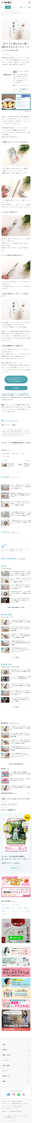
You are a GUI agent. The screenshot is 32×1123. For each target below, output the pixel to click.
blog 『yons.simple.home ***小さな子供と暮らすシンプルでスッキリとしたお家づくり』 (16, 379)
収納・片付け (6, 1055)
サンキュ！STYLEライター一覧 (9, 1108)
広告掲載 (13, 1101)
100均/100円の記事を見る (16, 764)
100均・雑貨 (9, 11)
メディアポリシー (6, 1103)
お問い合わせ (5, 1101)
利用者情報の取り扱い (17, 1103)
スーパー (14, 7)
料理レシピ (22, 7)
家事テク (5, 1050)
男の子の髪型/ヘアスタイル (9, 908)
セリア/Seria (6, 456)
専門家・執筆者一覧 (17, 1106)
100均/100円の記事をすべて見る (16, 607)
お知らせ (26, 1103)
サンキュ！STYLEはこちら (21, 85)
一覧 (28, 793)
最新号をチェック (16, 868)
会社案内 (4, 1111)
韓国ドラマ (27, 908)
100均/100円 (17, 11)
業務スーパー (5, 911)
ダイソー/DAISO (15, 905)
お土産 (3, 914)
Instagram (16, 388)
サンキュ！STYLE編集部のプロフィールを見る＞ (20, 90)
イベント (21, 911)
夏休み (28, 911)
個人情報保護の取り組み (15, 1111)
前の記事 (5, 460)
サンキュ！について (6, 1106)
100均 (7, 7)
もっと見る (16, 657)
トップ (2, 11)
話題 (29, 7)
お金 (3, 1044)
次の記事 (27, 460)
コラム (22, 453)
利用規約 (19, 1101)
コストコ (14, 911)
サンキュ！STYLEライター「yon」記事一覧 (15, 393)
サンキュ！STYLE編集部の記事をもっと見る (16, 443)
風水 (20, 908)
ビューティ (5, 1060)
